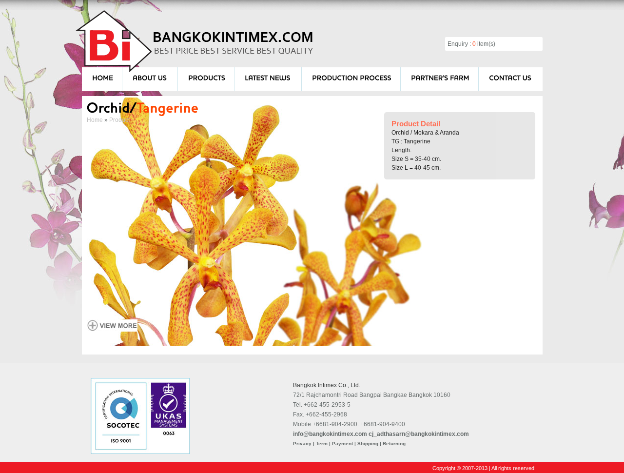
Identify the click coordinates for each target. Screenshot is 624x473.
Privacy (302, 443)
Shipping (367, 443)
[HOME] (102, 78)
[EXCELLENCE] (268, 78)
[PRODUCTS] (206, 78)
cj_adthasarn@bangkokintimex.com (419, 434)
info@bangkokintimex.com (330, 434)
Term (322, 443)
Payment (342, 443)
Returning (394, 443)
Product (119, 120)
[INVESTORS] (440, 78)
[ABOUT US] (150, 78)
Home (95, 120)
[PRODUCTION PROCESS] (351, 78)
